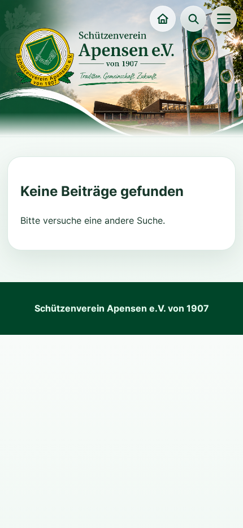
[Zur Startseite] (163, 19)
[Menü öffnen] (224, 19)
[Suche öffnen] (193, 19)
